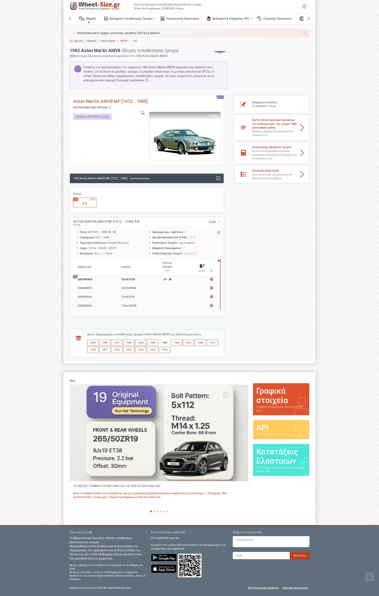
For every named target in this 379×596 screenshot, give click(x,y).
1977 (105, 349)
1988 (105, 342)
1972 (164, 349)
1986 (128, 342)
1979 (212, 342)
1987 (117, 342)
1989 (93, 342)
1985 (141, 342)
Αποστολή (300, 555)
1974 (141, 349)
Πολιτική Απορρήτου (295, 587)
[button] (189, 33)
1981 (188, 342)
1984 (152, 342)
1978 (93, 349)
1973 (152, 349)
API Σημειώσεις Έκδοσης (263, 587)
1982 (176, 342)
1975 (128, 349)
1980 (200, 342)
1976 (117, 349)
